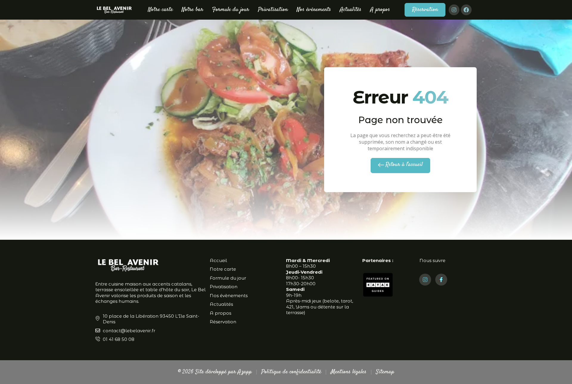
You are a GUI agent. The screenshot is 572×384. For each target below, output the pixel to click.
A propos (380, 9)
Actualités (350, 9)
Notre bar (192, 9)
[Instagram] (454, 9)
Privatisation (273, 9)
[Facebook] (466, 9)
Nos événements (314, 9)
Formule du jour (230, 9)
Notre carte (160, 9)
